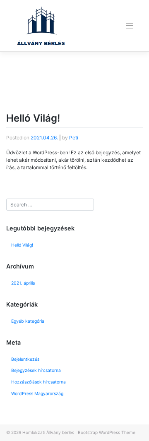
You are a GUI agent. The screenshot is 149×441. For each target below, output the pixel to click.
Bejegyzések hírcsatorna (36, 370)
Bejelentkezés (25, 359)
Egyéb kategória (27, 321)
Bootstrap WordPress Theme (106, 432)
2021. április (23, 283)
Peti (73, 137)
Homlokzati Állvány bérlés (48, 432)
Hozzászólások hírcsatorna (38, 382)
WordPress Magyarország (37, 393)
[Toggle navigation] (129, 26)
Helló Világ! (33, 118)
